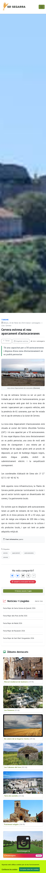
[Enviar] (34, 575)
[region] (23, 866)
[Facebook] (12, 575)
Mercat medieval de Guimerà (19, 682)
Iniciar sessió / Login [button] (24, 591)
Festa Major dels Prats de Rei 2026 (15, 616)
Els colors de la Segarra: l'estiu (19, 739)
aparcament (16, 553)
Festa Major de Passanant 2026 (14, 631)
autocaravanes (29, 553)
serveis (5, 553)
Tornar (7, 341)
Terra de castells (14, 796)
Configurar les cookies (9, 869)
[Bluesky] (17, 575)
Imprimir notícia (22, 341)
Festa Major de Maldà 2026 (12, 623)
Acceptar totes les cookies (29, 869)
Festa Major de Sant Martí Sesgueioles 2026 (18, 638)
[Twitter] (28, 575)
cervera (5, 557)
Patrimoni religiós (14, 824)
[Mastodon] (23, 575)
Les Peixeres (11, 710)
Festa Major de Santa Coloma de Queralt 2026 (19, 608)
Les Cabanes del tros (15, 767)
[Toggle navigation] (42, 7)
